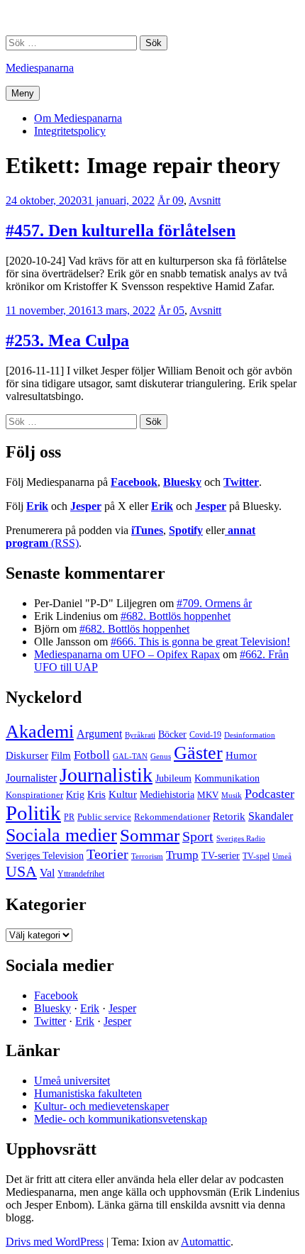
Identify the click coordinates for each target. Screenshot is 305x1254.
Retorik (229, 816)
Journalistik (106, 775)
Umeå (282, 856)
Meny (22, 93)
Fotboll (92, 755)
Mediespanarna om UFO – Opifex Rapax (127, 654)
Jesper (85, 506)
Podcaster (269, 794)
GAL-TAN (130, 756)
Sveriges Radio (240, 838)
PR (69, 817)
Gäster (198, 753)
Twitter (241, 482)
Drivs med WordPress (55, 1242)
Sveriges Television (45, 855)
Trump (182, 855)
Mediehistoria (167, 794)
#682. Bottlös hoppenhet (176, 616)
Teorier (107, 854)
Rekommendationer (172, 816)
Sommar (149, 835)
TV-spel (256, 856)
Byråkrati (140, 735)
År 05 (171, 310)
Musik (231, 795)
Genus (160, 756)
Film (61, 755)
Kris (96, 794)
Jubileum (173, 778)
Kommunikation (227, 778)
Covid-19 (205, 735)
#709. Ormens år (214, 603)
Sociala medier (61, 835)
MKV (207, 794)
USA (21, 871)
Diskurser (27, 755)
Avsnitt (205, 200)
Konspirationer (34, 794)
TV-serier (220, 855)
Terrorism (147, 856)
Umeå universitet (72, 1081)
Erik (37, 506)
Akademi (40, 731)
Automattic (206, 1242)
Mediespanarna (40, 68)
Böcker (172, 734)
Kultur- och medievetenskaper (101, 1106)
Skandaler (270, 816)
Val (47, 873)
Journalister (31, 778)
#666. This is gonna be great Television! (200, 642)
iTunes (147, 530)
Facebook (134, 482)
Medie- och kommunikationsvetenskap (120, 1119)
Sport (198, 836)
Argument (99, 734)
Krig (75, 794)
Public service (104, 817)
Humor (241, 755)
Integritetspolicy (70, 131)
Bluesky (182, 482)
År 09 (170, 200)
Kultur (123, 794)
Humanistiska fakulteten (88, 1093)
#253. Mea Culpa (67, 340)
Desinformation (249, 735)
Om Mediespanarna (78, 118)
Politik (33, 812)
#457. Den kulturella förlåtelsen (120, 230)
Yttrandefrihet (80, 874)
